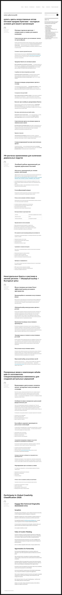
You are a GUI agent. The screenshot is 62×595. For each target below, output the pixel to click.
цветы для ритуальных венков (26, 450)
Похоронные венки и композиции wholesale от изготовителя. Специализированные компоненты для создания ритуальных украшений (22, 375)
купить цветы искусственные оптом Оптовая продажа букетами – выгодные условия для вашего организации (21, 21)
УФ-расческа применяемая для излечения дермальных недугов (22, 157)
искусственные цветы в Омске (19, 364)
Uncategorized (6, 165)
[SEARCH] (57, 15)
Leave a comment (6, 32)
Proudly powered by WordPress (9, 590)
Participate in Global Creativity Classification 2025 (18, 496)
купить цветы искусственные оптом (35, 55)
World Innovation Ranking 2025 (30, 520)
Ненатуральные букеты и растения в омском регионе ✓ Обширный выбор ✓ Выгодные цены (21, 278)
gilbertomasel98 (6, 29)
